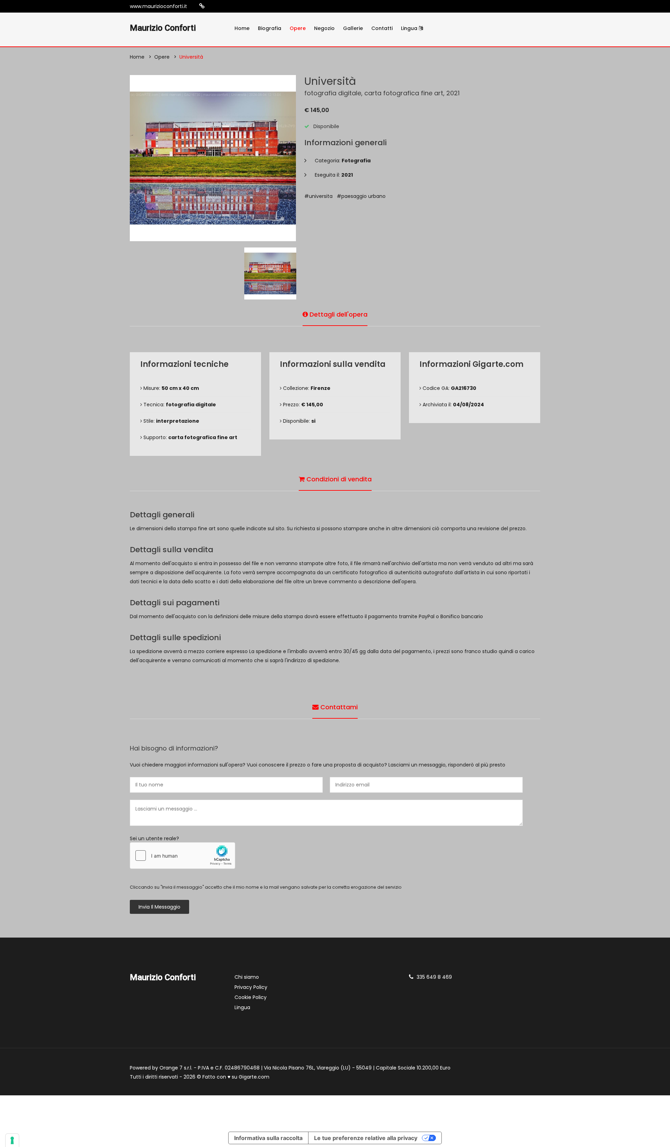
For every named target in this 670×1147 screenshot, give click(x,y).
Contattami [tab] (338, 707)
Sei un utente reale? (154, 838)
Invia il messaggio (159, 906)
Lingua (410, 28)
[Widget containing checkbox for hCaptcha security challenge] (182, 855)
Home (242, 28)
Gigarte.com (254, 1076)
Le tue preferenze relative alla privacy (365, 1137)
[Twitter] (234, 6)
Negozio (324, 28)
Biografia (269, 28)
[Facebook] (223, 6)
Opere (298, 28)
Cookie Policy (250, 997)
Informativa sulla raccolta (268, 1137)
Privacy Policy (250, 987)
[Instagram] (213, 6)
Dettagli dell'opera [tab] (337, 314)
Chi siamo (246, 977)
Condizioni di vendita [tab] (338, 479)
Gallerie (353, 28)
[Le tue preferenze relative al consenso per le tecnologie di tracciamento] (12, 1140)
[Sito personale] (201, 6)
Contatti (382, 28)
